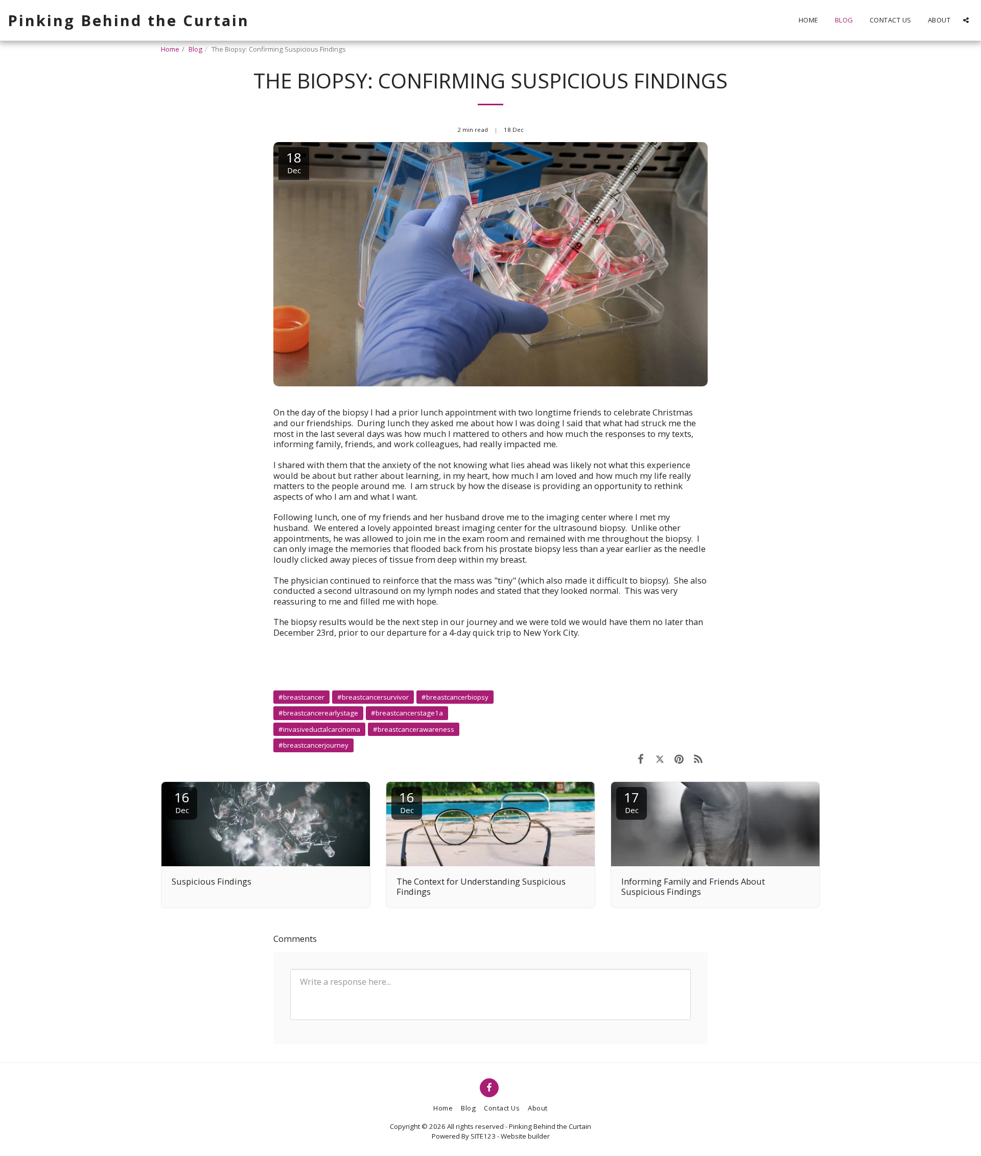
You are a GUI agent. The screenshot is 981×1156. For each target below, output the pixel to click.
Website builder (525, 1136)
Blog (195, 49)
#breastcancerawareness (413, 729)
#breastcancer (301, 697)
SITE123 (483, 1136)
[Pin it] (678, 758)
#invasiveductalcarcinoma (319, 729)
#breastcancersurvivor (373, 697)
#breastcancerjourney (313, 745)
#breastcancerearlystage (318, 713)
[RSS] (698, 758)
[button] (966, 20)
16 (182, 801)
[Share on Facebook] (640, 758)
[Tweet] (659, 758)
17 (631, 801)
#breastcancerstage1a (407, 713)
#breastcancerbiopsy (455, 697)
